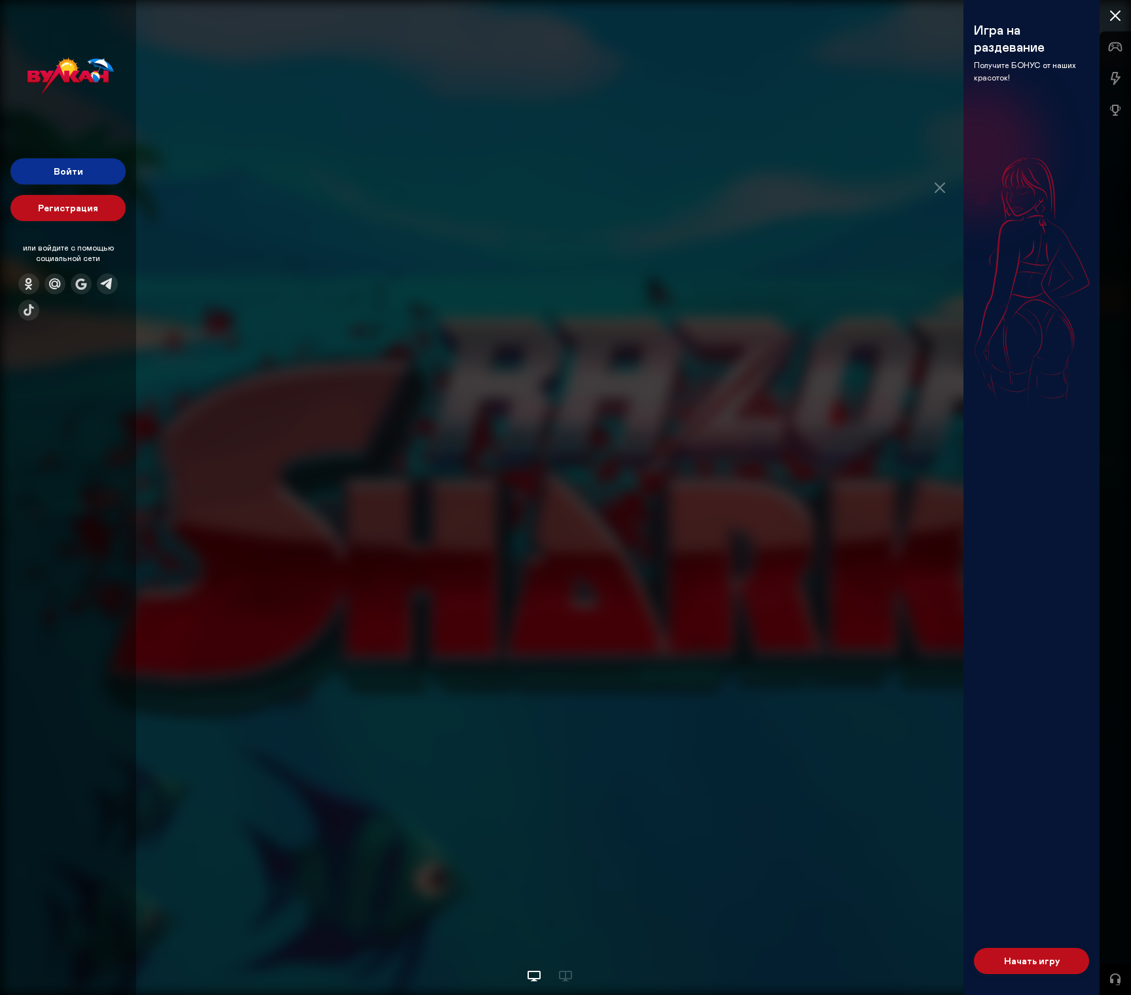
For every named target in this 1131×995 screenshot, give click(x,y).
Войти (68, 171)
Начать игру (1032, 960)
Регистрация (68, 207)
